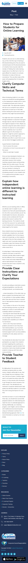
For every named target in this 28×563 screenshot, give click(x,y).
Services (4, 486)
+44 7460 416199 (8, 521)
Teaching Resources (9, 55)
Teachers (4, 480)
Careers (15, 3)
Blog (11, 15)
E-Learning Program (7, 501)
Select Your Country (7, 498)
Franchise (5, 483)
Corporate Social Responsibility (17, 543)
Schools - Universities (8, 507)
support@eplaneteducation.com (12, 525)
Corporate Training (7, 504)
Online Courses (6, 495)
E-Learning (5, 477)
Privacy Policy (6, 453)
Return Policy (5, 459)
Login (21, 3)
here (21, 413)
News (3, 462)
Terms (4, 456)
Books (4, 474)
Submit (22, 435)
